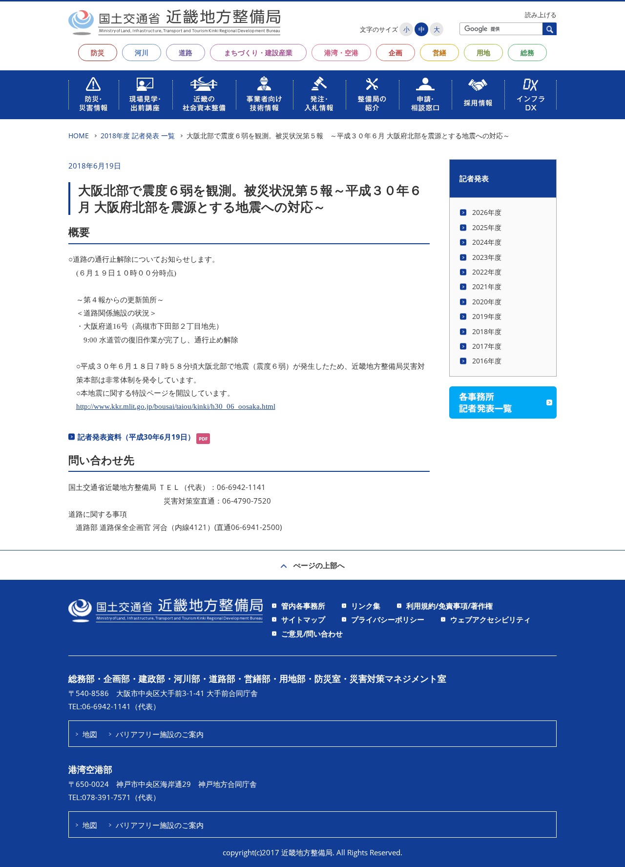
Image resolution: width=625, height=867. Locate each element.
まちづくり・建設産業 (258, 52)
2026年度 (486, 212)
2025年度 (486, 227)
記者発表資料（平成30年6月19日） (136, 437)
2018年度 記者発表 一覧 (138, 135)
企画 (395, 52)
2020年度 (486, 301)
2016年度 (486, 360)
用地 (483, 52)
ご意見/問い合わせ (312, 633)
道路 (185, 52)
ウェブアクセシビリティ (490, 619)
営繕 (439, 52)
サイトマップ (303, 619)
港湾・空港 (341, 52)
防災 (97, 52)
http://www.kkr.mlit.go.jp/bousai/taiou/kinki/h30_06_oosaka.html (175, 406)
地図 (90, 734)
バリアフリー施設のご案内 (160, 734)
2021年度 (486, 286)
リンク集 (365, 606)
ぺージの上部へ (319, 565)
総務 (527, 52)
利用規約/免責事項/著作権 (449, 606)
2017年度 (486, 346)
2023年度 (486, 257)
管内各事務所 (303, 606)
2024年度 (486, 242)
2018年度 (486, 331)
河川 (141, 52)
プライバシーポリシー (387, 619)
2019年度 (486, 316)
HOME (78, 135)
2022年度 (486, 271)
